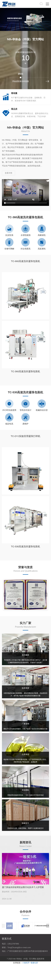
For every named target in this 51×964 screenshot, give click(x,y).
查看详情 (8, 173)
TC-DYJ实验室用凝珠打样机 (25, 436)
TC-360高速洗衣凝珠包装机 (25, 371)
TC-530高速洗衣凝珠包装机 (25, 546)
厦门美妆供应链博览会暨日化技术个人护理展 (23, 887)
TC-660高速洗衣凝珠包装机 (25, 261)
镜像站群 (34, 963)
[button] (46, 595)
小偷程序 (26, 963)
